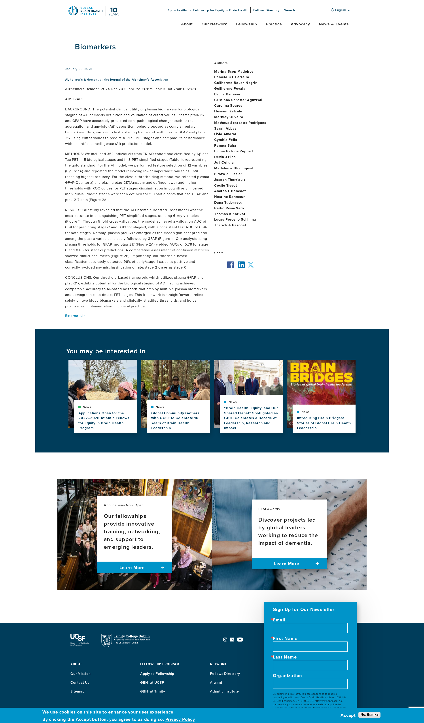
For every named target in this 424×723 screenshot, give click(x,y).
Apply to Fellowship (157, 673)
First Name (285, 638)
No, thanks (369, 714)
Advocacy (300, 24)
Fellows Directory (266, 10)
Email (279, 620)
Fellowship (246, 24)
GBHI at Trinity (152, 691)
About (187, 24)
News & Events (334, 24)
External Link (76, 315)
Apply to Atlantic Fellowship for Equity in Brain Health (208, 10)
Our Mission (80, 673)
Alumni (216, 682)
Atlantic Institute (224, 691)
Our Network (214, 24)
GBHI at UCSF (152, 682)
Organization (287, 675)
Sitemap (77, 691)
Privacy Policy (180, 719)
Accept (348, 715)
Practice (274, 24)
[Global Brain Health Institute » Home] (93, 14)
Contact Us (79, 682)
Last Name (285, 657)
